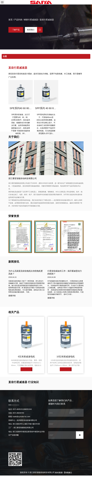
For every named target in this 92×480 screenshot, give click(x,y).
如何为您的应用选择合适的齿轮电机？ (64, 271)
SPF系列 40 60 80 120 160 (49, 108)
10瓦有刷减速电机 (26, 356)
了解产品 (16, 30)
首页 (10, 20)
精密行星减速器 (31, 20)
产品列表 (18, 20)
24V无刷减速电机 (65, 356)
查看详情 (12, 298)
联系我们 (31, 30)
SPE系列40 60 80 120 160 (24, 108)
